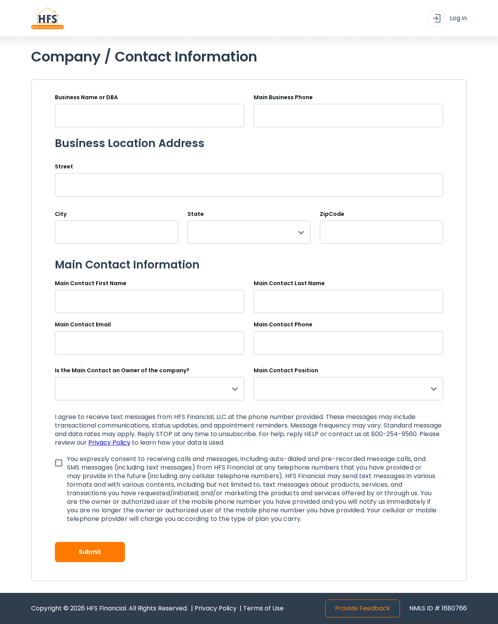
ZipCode (332, 213)
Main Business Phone (283, 97)
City (61, 213)
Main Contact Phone (283, 324)
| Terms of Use (262, 608)
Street (64, 166)
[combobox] (249, 232)
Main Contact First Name (90, 283)
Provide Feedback (362, 608)
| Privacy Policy (214, 608)
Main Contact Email (83, 324)
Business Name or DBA (86, 97)
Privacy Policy (109, 442)
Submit (90, 551)
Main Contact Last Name (289, 283)
